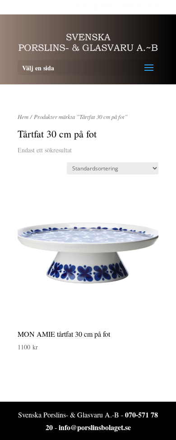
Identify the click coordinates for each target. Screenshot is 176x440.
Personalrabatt (94, 6)
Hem (23, 116)
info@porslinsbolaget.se (95, 427)
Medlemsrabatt (139, 6)
